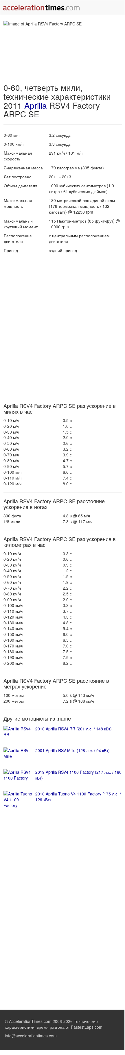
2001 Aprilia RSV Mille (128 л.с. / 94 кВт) (72, 750)
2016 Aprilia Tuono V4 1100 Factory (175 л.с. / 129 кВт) (78, 796)
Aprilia (35, 105)
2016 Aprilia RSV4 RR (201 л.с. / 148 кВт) (73, 729)
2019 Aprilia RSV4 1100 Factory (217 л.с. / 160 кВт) (78, 775)
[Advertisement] (62, 329)
